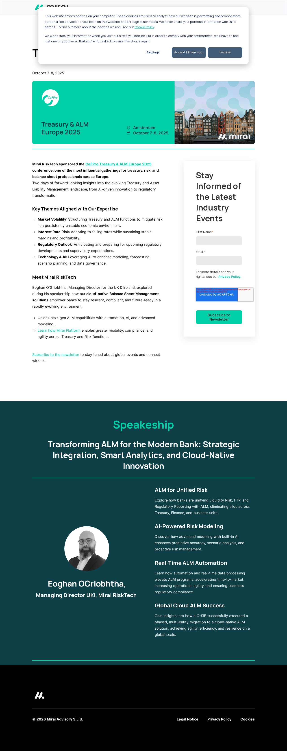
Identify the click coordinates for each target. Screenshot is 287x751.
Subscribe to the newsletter (55, 354)
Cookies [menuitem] (247, 719)
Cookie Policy (144, 27)
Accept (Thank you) (189, 52)
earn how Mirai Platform (60, 330)
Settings (152, 52)
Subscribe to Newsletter (219, 317)
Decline (225, 52)
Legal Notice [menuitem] (187, 719)
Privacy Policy (229, 276)
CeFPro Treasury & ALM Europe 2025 (118, 164)
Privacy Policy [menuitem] (219, 719)
